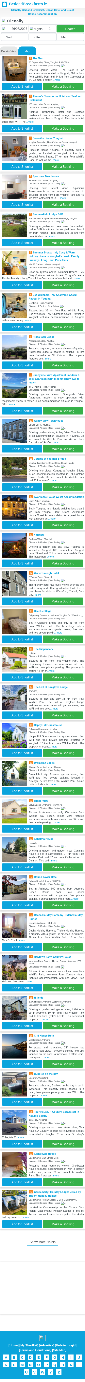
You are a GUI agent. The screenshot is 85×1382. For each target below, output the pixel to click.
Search (70, 29)
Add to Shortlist (22, 86)
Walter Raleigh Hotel (46, 573)
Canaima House (43, 838)
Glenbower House (45, 1153)
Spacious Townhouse (46, 176)
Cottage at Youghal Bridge (50, 458)
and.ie (28, 4)
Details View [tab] (8, 51)
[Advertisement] (42, 1288)
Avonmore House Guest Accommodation (59, 496)
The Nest (38, 58)
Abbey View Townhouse (48, 420)
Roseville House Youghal (48, 138)
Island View (41, 800)
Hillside (38, 997)
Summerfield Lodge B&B (48, 214)
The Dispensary (43, 649)
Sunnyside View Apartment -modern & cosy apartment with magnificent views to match (54, 379)
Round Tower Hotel (45, 876)
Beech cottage (42, 611)
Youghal (39, 534)
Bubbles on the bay (46, 1073)
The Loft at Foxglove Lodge (51, 687)
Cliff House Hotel (44, 1035)
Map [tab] (27, 51)
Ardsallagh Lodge (43, 336)
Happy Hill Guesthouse (48, 725)
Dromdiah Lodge (44, 762)
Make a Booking (63, 86)
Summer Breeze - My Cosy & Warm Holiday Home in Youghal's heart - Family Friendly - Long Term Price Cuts (54, 256)
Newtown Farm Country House (52, 956)
